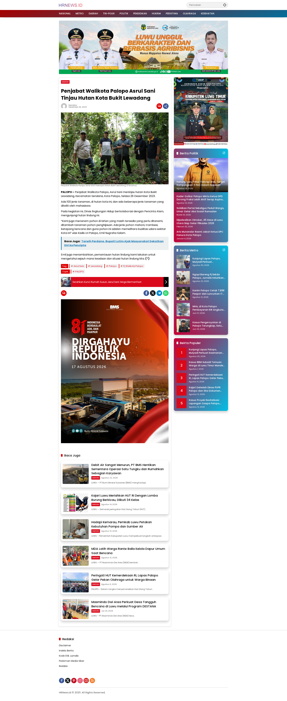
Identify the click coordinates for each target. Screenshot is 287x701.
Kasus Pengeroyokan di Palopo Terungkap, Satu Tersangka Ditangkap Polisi (207, 324)
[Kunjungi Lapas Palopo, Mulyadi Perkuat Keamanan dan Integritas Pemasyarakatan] (183, 261)
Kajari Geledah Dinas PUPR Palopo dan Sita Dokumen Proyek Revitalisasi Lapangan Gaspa (206, 389)
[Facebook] (146, 293)
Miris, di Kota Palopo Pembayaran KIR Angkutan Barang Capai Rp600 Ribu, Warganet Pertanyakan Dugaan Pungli (208, 308)
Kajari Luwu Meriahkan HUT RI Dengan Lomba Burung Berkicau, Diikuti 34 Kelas (124, 497)
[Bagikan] (166, 106)
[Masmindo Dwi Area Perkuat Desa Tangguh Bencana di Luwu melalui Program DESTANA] (76, 609)
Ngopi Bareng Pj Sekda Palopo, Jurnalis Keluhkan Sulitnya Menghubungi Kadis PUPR (208, 276)
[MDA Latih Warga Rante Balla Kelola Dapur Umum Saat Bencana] (76, 556)
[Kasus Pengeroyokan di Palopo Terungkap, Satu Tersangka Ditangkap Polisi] (183, 325)
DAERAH (65, 82)
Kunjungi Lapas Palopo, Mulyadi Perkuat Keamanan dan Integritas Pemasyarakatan (208, 260)
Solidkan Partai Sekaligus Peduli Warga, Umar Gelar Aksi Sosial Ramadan (200, 210)
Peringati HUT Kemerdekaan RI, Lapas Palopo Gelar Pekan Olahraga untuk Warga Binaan (124, 577)
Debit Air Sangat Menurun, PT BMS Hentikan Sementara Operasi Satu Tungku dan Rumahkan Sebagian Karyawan (127, 469)
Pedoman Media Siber (71, 661)
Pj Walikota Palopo (133, 266)
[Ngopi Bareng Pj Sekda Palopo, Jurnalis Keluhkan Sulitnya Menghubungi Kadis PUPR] (183, 277)
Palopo (113, 266)
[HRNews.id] (70, 4)
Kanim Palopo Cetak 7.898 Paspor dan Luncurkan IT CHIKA (208, 292)
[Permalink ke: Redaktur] (65, 106)
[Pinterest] (74, 680)
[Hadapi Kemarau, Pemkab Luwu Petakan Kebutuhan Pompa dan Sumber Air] (76, 529)
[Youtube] (86, 680)
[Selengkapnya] (223, 152)
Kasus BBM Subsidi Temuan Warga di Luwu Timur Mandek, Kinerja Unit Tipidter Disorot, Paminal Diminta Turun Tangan (207, 364)
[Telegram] (159, 293)
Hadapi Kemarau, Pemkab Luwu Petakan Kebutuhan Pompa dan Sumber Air (121, 524)
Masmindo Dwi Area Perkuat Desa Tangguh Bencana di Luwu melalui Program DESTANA (123, 604)
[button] (224, 5)
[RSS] (92, 680)
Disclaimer (65, 645)
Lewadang (96, 266)
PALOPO (79, 271)
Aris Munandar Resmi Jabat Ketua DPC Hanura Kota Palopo (200, 233)
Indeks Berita (66, 650)
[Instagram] (80, 680)
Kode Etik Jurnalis (69, 655)
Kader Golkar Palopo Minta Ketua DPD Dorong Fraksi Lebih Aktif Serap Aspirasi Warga (200, 198)
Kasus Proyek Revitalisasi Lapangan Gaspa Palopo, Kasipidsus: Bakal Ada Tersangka (204, 402)
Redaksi (63, 666)
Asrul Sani (79, 266)
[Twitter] (153, 293)
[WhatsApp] (166, 293)
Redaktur (73, 105)
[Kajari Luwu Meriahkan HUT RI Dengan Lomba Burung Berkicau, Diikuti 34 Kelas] (76, 503)
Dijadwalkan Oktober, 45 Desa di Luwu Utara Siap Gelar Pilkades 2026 (200, 221)
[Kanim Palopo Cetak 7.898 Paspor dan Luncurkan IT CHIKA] (183, 293)
